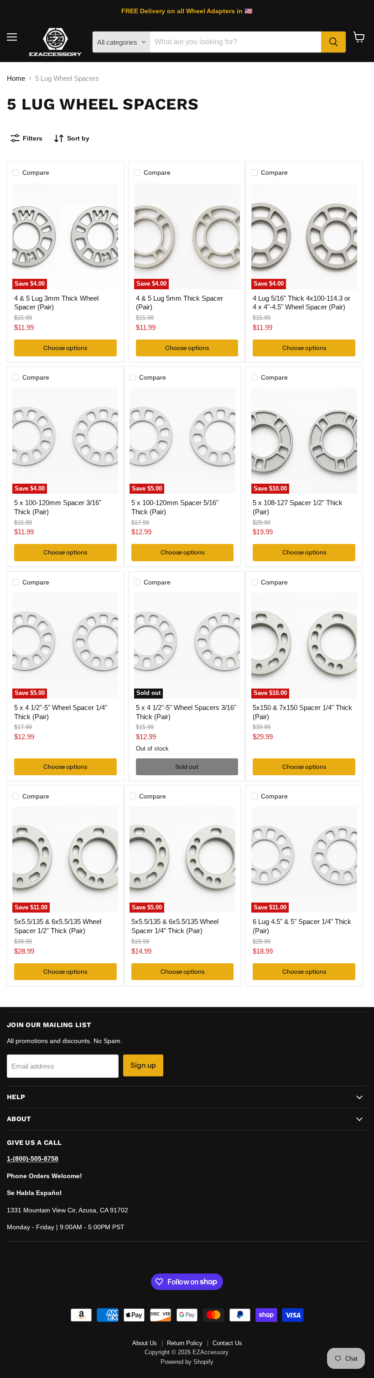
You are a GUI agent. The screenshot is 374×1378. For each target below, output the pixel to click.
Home (16, 78)
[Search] (333, 41)
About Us (144, 1343)
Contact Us (227, 1343)
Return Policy (185, 1343)
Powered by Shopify (187, 1361)
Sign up (143, 1065)
